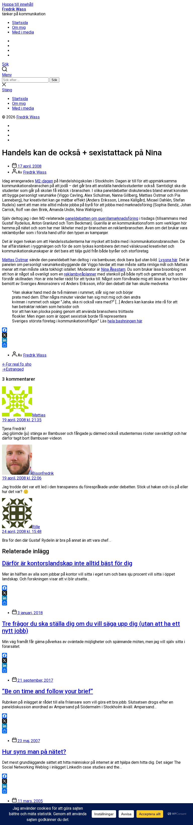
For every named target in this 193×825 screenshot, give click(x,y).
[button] (96, 75)
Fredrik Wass (14, 9)
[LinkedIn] (96, 339)
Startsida (20, 22)
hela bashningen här (125, 321)
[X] (96, 334)
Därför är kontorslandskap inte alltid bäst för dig (67, 563)
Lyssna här (168, 259)
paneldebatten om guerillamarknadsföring (101, 218)
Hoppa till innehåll (17, 4)
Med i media (23, 32)
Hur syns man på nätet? (34, 751)
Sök (54, 80)
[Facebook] (96, 329)
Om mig (19, 27)
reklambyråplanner (80, 274)
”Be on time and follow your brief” (47, 691)
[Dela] (96, 345)
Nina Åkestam (113, 269)
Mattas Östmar (15, 259)
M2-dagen (44, 181)
